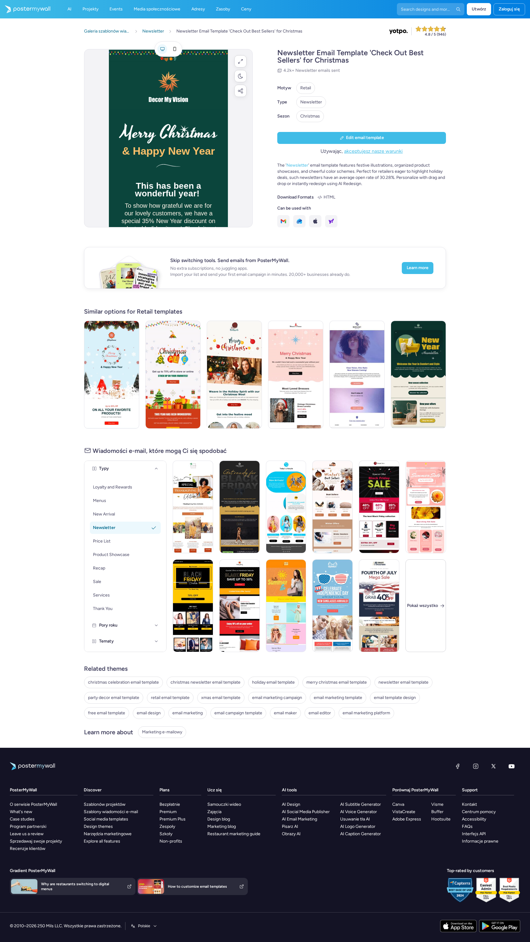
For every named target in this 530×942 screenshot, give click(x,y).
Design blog (218, 819)
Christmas (310, 116)
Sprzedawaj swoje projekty (36, 841)
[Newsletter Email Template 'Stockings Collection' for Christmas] (111, 375)
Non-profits (170, 841)
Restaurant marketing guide (233, 833)
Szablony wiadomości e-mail (111, 811)
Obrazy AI (291, 833)
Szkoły (165, 833)
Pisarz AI (290, 826)
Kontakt (469, 804)
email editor (320, 713)
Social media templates (106, 819)
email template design (395, 697)
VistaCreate (403, 811)
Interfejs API (474, 833)
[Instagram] (476, 766)
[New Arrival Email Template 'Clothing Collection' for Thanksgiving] (193, 507)
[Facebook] (457, 766)
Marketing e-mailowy (162, 732)
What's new (21, 811)
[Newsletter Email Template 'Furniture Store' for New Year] (418, 375)
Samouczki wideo (224, 804)
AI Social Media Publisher (306, 811)
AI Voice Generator (358, 811)
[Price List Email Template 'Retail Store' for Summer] (286, 605)
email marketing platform (366, 713)
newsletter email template (403, 682)
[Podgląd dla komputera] (162, 49)
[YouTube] (511, 766)
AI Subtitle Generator (360, 804)
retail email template (170, 697)
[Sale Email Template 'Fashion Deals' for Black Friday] (379, 507)
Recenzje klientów (27, 848)
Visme (437, 804)
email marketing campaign (277, 697)
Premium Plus (172, 819)
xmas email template (220, 697)
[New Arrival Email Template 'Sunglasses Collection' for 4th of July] (332, 605)
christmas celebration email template (123, 682)
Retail (305, 88)
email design (149, 713)
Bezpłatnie (169, 804)
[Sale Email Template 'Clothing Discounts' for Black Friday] (239, 605)
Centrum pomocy (479, 811)
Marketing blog (221, 826)
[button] (240, 61)
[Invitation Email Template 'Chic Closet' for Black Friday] (239, 507)
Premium (168, 811)
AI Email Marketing (299, 819)
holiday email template (273, 682)
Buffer (437, 811)
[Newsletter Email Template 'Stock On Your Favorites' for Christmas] (173, 375)
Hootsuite (441, 819)
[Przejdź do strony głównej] (25, 9)
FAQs (467, 826)
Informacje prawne (480, 841)
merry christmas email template (336, 682)
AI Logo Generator (357, 826)
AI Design (291, 804)
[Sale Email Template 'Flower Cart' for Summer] (425, 507)
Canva (398, 804)
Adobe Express (406, 819)
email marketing (187, 713)
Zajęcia (214, 811)
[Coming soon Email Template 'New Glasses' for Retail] (357, 375)
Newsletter (311, 102)
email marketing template (338, 697)
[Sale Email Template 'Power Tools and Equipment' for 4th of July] (379, 605)
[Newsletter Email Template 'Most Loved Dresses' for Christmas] (295, 375)
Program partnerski (28, 826)
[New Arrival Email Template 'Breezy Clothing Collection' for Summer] (286, 507)
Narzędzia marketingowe (108, 833)
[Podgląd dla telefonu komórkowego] (174, 49)
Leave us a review (27, 833)
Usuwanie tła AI (355, 819)
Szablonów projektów (104, 804)
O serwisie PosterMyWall (33, 804)
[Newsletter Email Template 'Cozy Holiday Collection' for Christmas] (234, 375)
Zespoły (167, 826)
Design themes (98, 826)
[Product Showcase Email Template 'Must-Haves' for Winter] (332, 507)
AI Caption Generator (360, 833)
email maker (285, 713)
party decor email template (113, 697)
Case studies (22, 819)
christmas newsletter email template (205, 682)
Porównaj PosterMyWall (415, 790)
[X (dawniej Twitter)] (493, 766)
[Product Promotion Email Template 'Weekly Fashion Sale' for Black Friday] (193, 605)
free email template (106, 713)
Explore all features (102, 841)
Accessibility (474, 819)
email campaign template (238, 713)
